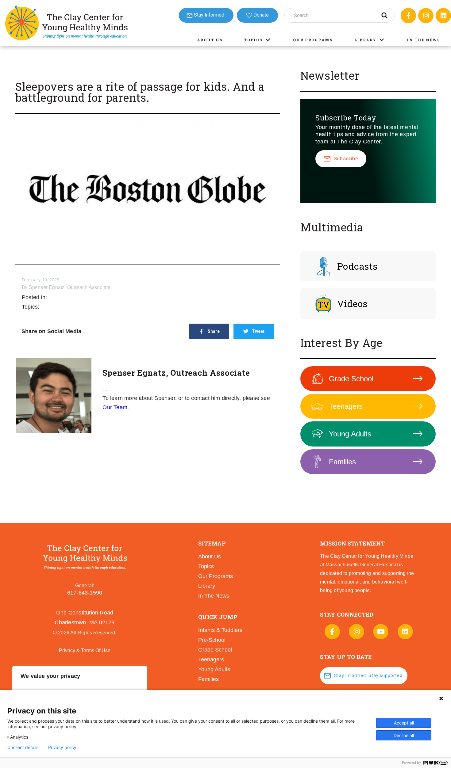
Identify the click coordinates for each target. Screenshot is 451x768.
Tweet (258, 331)
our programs (215, 576)
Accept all (404, 722)
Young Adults (350, 434)
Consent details (22, 747)
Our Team (114, 407)
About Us (210, 39)
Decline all (404, 735)
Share (214, 331)
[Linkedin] (443, 15)
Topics (253, 39)
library (206, 586)
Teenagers (346, 406)
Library (365, 39)
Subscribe (346, 159)
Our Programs (313, 39)
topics (206, 566)
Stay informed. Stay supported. (369, 675)
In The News (423, 39)
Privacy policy (62, 747)
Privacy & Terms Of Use (84, 650)
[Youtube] (380, 631)
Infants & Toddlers (220, 630)
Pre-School (212, 640)
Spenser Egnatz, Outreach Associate (70, 287)
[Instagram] (426, 15)
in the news (213, 596)
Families (342, 462)
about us (209, 556)
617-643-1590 (84, 593)
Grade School (351, 378)
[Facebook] (408, 15)
